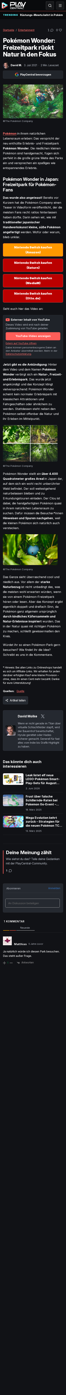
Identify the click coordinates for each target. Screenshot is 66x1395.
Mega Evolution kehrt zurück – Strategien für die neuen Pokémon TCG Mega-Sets (43, 823)
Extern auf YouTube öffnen (21, 343)
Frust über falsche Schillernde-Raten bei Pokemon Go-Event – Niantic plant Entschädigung (41, 804)
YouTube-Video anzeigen (33, 336)
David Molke (27, 716)
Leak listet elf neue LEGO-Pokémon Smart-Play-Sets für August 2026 (43, 781)
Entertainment (26, 30)
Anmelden (54, 888)
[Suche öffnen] (50, 5)
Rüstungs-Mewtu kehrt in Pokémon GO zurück (41, 15)
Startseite (8, 30)
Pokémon (9, 133)
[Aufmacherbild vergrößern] (33, 101)
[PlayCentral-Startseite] (14, 5)
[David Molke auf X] (42, 716)
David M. (16, 65)
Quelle (20, 691)
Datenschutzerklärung (18, 353)
